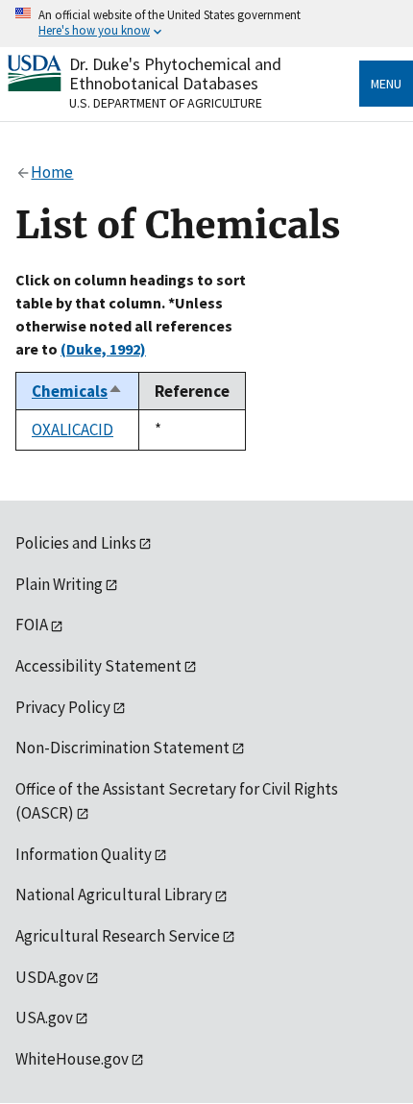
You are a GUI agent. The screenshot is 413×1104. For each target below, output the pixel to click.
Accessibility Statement (98, 665)
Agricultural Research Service (117, 935)
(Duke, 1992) (103, 348)
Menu (386, 83)
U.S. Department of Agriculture (165, 102)
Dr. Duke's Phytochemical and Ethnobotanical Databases (175, 73)
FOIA (31, 624)
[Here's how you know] (206, 23)
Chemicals (77, 391)
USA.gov (44, 1017)
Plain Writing (59, 584)
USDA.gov (49, 977)
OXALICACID (72, 429)
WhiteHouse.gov (72, 1058)
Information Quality (83, 854)
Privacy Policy (62, 707)
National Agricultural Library (113, 894)
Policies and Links (75, 542)
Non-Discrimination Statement (122, 747)
